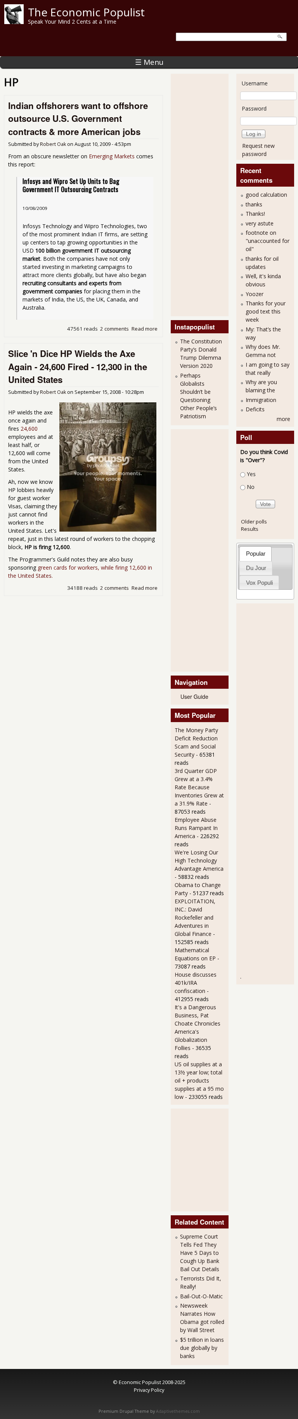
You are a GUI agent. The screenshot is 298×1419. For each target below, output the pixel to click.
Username (255, 83)
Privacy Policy (149, 1389)
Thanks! (255, 213)
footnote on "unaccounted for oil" (267, 241)
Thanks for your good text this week (266, 311)
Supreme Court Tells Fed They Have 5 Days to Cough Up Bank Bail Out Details (199, 1253)
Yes (251, 474)
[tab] (255, 553)
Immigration (261, 400)
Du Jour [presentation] (256, 568)
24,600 (29, 428)
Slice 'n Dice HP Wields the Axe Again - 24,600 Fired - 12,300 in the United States (77, 366)
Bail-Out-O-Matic (201, 1296)
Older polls (254, 521)
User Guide (194, 696)
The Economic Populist (86, 12)
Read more (145, 328)
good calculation (266, 194)
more (283, 419)
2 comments (114, 328)
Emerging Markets (112, 156)
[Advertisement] (206, 194)
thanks (254, 204)
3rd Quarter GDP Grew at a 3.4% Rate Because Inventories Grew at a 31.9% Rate (199, 787)
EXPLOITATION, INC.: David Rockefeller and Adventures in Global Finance (195, 917)
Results (249, 528)
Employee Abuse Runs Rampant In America (196, 828)
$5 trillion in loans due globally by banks (202, 1348)
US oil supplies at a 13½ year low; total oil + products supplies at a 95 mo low (199, 1080)
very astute (260, 223)
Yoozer (254, 294)
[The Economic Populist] (14, 22)
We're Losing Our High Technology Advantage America (199, 860)
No (251, 486)
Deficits (255, 409)
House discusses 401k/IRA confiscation (196, 983)
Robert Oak (53, 144)
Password (254, 108)
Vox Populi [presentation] (259, 582)
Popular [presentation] (255, 553)
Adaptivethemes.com (178, 1411)
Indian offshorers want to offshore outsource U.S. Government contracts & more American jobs (78, 118)
